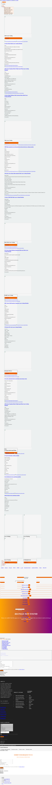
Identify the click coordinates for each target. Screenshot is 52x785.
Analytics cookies (22, 749)
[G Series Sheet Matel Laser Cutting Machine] (16, 41)
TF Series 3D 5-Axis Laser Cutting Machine (13, 327)
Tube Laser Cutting (25, 587)
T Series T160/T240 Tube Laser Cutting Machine (14, 197)
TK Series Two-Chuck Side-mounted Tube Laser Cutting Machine (18, 173)
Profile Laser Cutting (25, 591)
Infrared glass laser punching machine (12, 495)
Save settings (2, 750)
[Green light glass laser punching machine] (15, 474)
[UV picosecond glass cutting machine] (14, 453)
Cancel (6, 750)
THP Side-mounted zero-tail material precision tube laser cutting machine (19, 146)
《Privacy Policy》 (22, 669)
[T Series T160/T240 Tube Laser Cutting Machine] (17, 195)
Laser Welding (25, 597)
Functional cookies (14, 749)
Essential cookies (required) (5, 749)
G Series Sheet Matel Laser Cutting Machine (13, 43)
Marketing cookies (29, 749)
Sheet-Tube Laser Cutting (25, 589)
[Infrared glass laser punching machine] (14, 493)
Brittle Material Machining (25, 595)
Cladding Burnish (25, 604)
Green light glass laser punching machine (13, 476)
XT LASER (7, 0)
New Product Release (25, 617)
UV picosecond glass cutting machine (12, 455)
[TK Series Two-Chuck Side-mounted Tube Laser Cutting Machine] (20, 171)
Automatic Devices (25, 593)
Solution (25, 621)
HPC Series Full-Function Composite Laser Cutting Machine (17, 303)
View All (7, 38)
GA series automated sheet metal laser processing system (16, 378)
